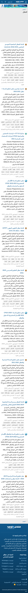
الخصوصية (7, 582)
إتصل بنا (24, 582)
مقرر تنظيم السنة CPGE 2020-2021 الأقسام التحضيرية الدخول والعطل (14, 315)
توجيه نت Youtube (8, 572)
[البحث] (2, 2)
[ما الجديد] (5, 2)
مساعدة (24, 584)
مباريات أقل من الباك (20, 569)
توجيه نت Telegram (7, 569)
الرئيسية (19, 584)
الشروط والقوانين (16, 582)
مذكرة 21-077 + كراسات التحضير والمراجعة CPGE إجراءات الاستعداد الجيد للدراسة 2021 (13, 136)
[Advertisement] (14, 28)
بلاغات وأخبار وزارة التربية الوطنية (10, 129)
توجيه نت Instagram (7, 566)
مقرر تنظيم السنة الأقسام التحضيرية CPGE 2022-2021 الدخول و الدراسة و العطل (14, 183)
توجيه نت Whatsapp (7, 560)
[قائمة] (26, 2)
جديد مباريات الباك (21, 566)
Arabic (24, 579)
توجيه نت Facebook (7, 563)
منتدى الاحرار (22, 563)
